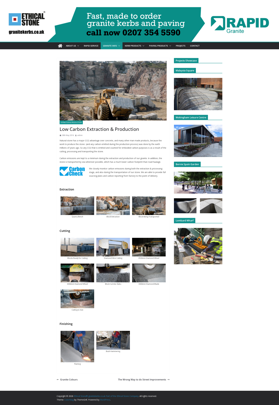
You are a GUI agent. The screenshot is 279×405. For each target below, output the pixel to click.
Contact (195, 45)
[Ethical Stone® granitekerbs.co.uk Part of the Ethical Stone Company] (139, 9)
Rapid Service (91, 45)
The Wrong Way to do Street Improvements (142, 379)
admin (80, 135)
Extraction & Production (71, 122)
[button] (77, 46)
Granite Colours (69, 379)
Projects (180, 45)
